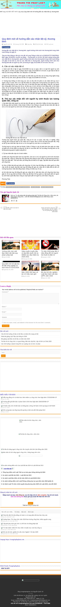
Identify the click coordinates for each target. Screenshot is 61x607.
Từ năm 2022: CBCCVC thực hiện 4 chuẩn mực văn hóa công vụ (22, 528)
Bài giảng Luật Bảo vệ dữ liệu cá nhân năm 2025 (15, 339)
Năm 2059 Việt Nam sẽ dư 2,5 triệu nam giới (30, 273)
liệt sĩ (57, 70)
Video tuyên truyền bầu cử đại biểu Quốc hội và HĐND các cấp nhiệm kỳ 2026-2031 (30, 254)
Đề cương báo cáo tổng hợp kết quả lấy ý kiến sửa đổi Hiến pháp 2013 (24, 410)
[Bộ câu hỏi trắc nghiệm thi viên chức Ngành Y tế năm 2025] (1, 532)
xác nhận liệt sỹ (35, 187)
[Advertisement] (30, 25)
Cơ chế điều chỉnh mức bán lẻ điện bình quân (11, 208)
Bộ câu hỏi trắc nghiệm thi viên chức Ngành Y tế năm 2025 (20, 532)
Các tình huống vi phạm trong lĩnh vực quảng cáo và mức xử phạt (20, 344)
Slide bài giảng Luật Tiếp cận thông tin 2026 (14, 336)
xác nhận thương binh (47, 187)
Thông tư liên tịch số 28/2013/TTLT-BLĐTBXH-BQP (18, 187)
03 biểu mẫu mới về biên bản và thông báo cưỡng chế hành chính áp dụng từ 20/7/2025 (29, 406)
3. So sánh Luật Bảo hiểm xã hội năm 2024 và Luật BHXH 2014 (20, 478)
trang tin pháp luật (33, 505)
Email (4, 312)
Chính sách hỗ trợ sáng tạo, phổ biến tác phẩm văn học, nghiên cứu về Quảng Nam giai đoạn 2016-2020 (49, 209)
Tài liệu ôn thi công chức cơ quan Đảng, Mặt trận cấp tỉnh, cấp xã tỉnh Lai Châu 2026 (26, 341)
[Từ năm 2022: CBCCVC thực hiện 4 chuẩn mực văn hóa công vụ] (1, 527)
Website (4, 317)
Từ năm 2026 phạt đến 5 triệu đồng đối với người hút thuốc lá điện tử (50, 253)
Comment (5, 292)
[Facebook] (30, 594)
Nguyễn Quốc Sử (7, 44)
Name (4, 306)
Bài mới (23, 512)
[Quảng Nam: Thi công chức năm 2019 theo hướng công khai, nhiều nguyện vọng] (1, 519)
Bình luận (31, 512)
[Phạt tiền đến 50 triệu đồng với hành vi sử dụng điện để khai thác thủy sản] (1, 515)
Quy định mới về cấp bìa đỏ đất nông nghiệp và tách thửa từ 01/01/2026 (10, 265)
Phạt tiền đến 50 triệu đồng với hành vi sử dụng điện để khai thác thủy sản (25, 515)
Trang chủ (5, 11)
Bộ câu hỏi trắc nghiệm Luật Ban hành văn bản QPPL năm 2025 (49, 274)
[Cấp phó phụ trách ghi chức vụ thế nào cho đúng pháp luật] (1, 523)
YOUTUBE (47, 603)
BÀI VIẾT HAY (13, 11)
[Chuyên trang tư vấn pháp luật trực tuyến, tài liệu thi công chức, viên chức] (30, 4)
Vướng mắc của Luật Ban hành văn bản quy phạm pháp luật (10, 253)
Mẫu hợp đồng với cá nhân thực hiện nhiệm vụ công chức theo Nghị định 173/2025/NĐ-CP (30, 397)
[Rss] (29, 594)
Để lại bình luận (39, 44)
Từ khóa (17, 512)
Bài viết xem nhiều (7, 512)
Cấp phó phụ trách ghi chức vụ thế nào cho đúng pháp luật (20, 523)
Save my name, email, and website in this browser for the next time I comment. (27, 322)
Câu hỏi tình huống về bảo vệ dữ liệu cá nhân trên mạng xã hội (19, 334)
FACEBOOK (38, 603)
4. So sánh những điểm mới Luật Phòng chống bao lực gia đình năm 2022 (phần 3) (27, 481)
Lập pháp (21, 11)
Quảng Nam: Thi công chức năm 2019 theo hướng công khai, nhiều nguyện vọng (27, 519)
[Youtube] (32, 594)
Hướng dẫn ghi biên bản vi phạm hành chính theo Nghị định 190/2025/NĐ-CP (26, 401)
